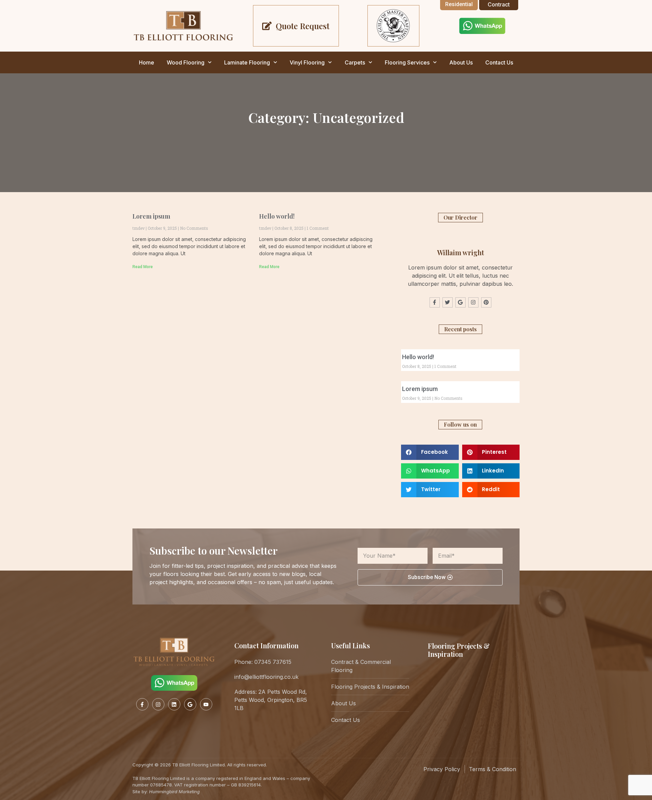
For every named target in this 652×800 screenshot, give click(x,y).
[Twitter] (447, 302)
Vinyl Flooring (307, 62)
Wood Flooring (185, 62)
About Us (461, 62)
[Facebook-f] (435, 302)
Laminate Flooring (247, 62)
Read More (142, 266)
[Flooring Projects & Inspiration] (440, 679)
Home (146, 62)
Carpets (355, 62)
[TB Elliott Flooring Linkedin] (174, 704)
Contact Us (499, 62)
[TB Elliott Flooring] (183, 25)
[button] (430, 452)
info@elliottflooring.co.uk (266, 676)
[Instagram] (473, 302)
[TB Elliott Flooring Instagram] (158, 704)
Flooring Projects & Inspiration (459, 649)
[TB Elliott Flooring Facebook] (142, 704)
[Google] (460, 302)
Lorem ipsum (151, 216)
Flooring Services (407, 62)
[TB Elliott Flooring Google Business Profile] (190, 704)
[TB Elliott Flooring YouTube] (206, 704)
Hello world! (277, 216)
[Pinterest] (486, 302)
